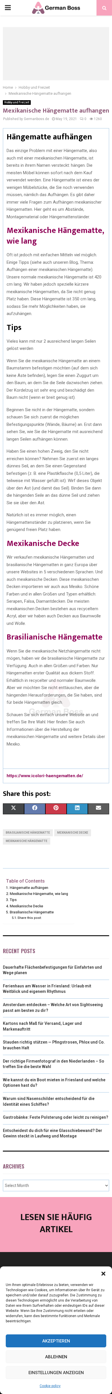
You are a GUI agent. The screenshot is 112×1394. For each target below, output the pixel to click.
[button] (103, 1274)
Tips (13, 900)
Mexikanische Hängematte (26, 841)
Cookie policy (50, 1386)
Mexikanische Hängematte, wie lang (55, 236)
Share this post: (30, 918)
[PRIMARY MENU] (8, 8)
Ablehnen (56, 1356)
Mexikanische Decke (43, 543)
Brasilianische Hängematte (55, 637)
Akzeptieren (56, 1341)
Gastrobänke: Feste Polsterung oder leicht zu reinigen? (55, 1117)
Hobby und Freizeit (16, 102)
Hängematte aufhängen (29, 887)
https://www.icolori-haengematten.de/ (45, 775)
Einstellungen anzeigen (56, 1372)
